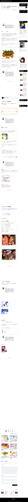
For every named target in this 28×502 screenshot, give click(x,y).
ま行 (22, 17)
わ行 (21, 18)
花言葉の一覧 (3, 307)
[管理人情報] (22, 25)
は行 (20, 17)
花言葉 (16, 433)
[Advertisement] (9, 16)
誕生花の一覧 (3, 314)
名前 (2, 475)
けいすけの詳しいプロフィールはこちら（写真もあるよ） (23, 37)
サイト (2, 481)
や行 (24, 17)
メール (2, 478)
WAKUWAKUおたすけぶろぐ (6, 1)
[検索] (26, 7)
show (7, 97)
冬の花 (14, 433)
